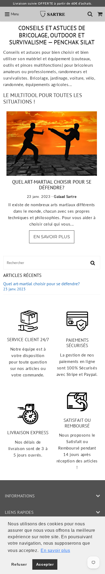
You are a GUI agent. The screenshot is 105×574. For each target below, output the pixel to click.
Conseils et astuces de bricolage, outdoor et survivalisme (47, 35)
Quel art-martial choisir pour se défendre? (52, 185)
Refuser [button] (19, 564)
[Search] (90, 14)
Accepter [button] (45, 564)
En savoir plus (51, 236)
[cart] (100, 14)
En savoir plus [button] (55, 550)
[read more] (51, 143)
